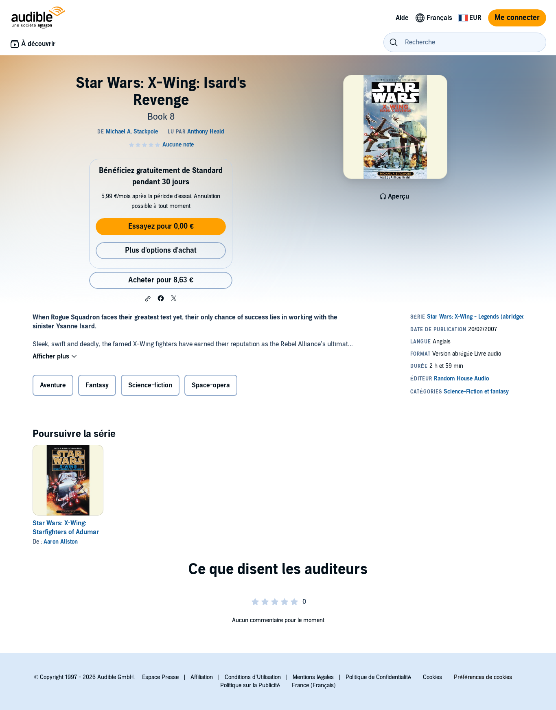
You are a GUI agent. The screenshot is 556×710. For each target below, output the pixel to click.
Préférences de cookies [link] (483, 677)
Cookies (432, 677)
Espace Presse (160, 677)
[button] (147, 298)
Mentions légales (313, 677)
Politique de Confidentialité (378, 677)
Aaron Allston (61, 541)
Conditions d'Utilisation (253, 677)
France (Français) (314, 685)
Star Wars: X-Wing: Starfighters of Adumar (66, 527)
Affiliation (201, 677)
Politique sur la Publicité (250, 685)
